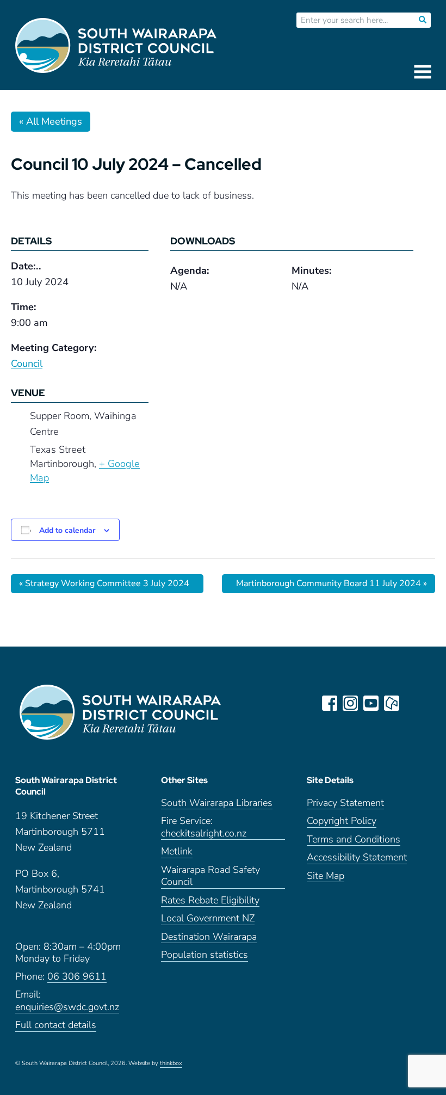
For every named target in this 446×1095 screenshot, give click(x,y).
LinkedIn (412, 703)
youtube (371, 703)
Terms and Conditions (353, 839)
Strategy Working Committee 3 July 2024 (104, 583)
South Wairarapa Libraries (216, 803)
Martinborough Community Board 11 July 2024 (331, 583)
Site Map (325, 876)
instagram (350, 703)
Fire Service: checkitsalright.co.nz (203, 827)
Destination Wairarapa (209, 937)
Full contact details (55, 1025)
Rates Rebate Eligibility (210, 900)
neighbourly (391, 703)
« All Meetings (50, 121)
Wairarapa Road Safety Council (210, 876)
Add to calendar (67, 530)
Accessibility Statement (357, 857)
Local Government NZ (208, 918)
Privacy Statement (345, 803)
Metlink (177, 851)
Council (26, 363)
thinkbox (171, 1063)
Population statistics (204, 955)
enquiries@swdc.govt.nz (67, 1007)
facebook (329, 703)
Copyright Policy (341, 821)
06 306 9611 (77, 976)
